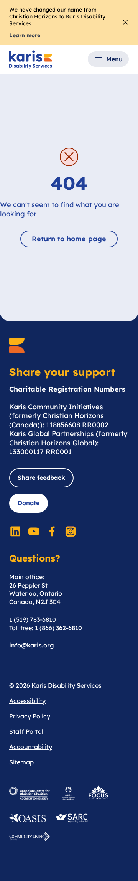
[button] (108, 59)
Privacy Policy (29, 716)
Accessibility (27, 701)
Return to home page (69, 238)
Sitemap (21, 762)
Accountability (30, 747)
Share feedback (41, 477)
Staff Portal (26, 731)
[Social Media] (15, 531)
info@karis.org (31, 645)
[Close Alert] (125, 22)
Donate (28, 503)
